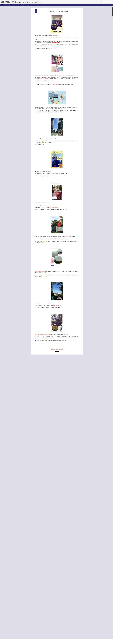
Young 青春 (45, 336)
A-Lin (38, 236)
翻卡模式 (6, 4)
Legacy (41, 141)
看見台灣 (55, 305)
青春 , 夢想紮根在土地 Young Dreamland (57, 11)
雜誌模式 (10, 4)
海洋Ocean (51, 110)
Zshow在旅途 (55, 349)
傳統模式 (2, 4)
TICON (67, 77)
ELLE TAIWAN (45, 78)
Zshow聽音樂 (60, 349)
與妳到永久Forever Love (48, 44)
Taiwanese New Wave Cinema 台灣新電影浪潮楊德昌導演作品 (65, 275)
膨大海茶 (50, 48)
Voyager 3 (39, 75)
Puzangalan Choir (52, 207)
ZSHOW (63, 347)
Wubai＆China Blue (38, 336)
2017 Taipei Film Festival (58, 37)
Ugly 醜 (64, 241)
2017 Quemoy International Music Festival (43, 334)
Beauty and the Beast (39, 271)
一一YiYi (42, 276)
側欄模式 (18, 4)
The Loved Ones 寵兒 (56, 84)
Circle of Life (67, 236)
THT (59, 75)
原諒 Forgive (40, 275)
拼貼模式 (14, 4)
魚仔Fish (68, 141)
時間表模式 (27, 4)
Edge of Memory (40, 176)
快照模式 (22, 4)
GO (35, 236)
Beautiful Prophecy (38, 307)
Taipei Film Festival (51, 81)
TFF (68, 37)
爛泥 (42, 242)
